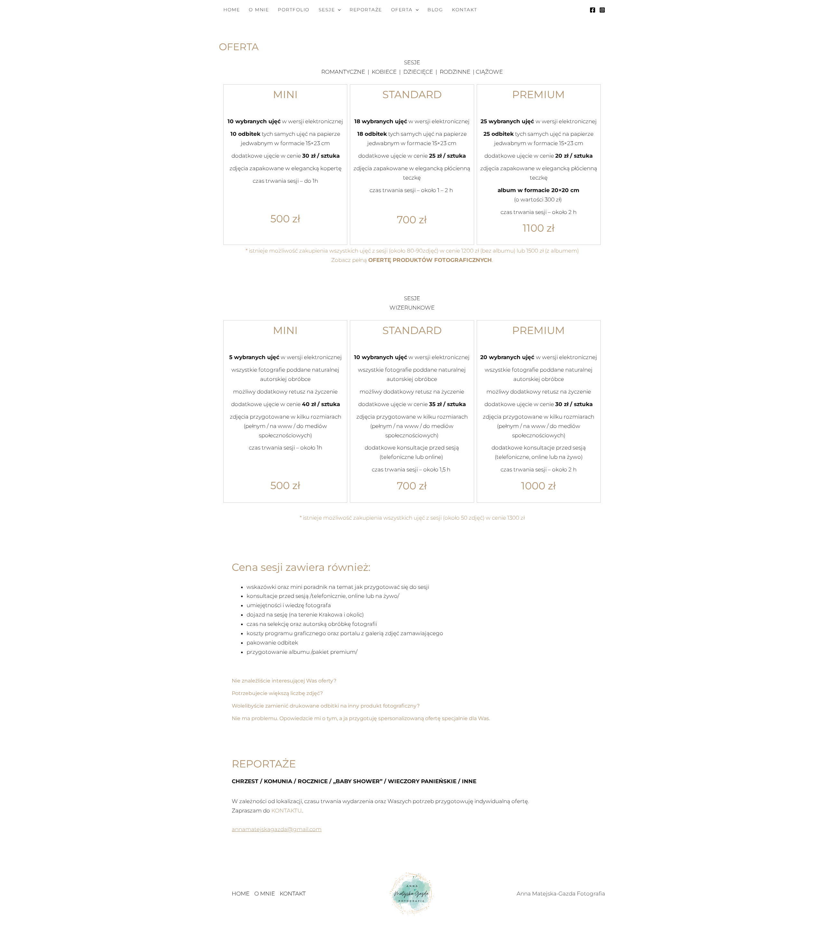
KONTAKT (464, 10)
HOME (231, 10)
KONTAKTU (286, 810)
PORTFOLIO (294, 10)
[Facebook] (592, 10)
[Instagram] (602, 10)
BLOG (435, 10)
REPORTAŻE (366, 10)
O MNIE (259, 10)
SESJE (327, 10)
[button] (338, 9)
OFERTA (402, 10)
